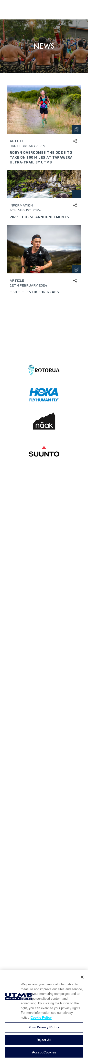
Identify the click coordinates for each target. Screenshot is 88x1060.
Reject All (44, 1040)
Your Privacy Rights (44, 1027)
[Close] (82, 977)
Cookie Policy (41, 1017)
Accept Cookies (44, 1052)
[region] (44, 1015)
